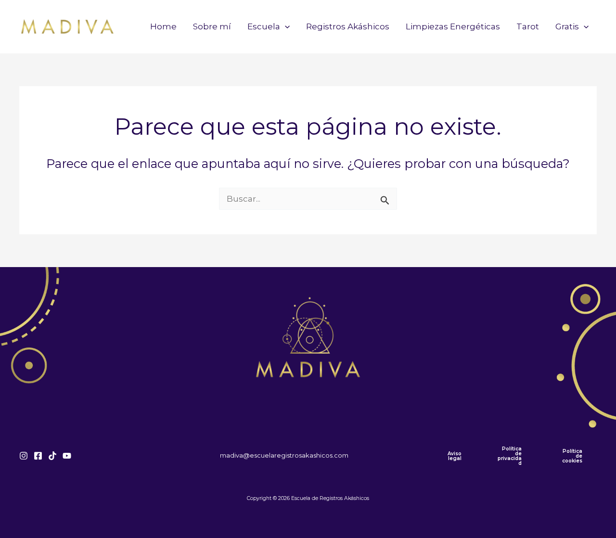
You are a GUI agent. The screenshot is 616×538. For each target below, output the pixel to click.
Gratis (567, 26)
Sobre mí (212, 26)
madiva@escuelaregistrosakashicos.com (284, 455)
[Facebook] (38, 455)
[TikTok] (52, 455)
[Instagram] (23, 455)
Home (163, 26)
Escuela (263, 26)
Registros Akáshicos (347, 26)
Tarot (527, 26)
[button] (285, 26)
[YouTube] (67, 455)
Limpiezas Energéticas (453, 26)
